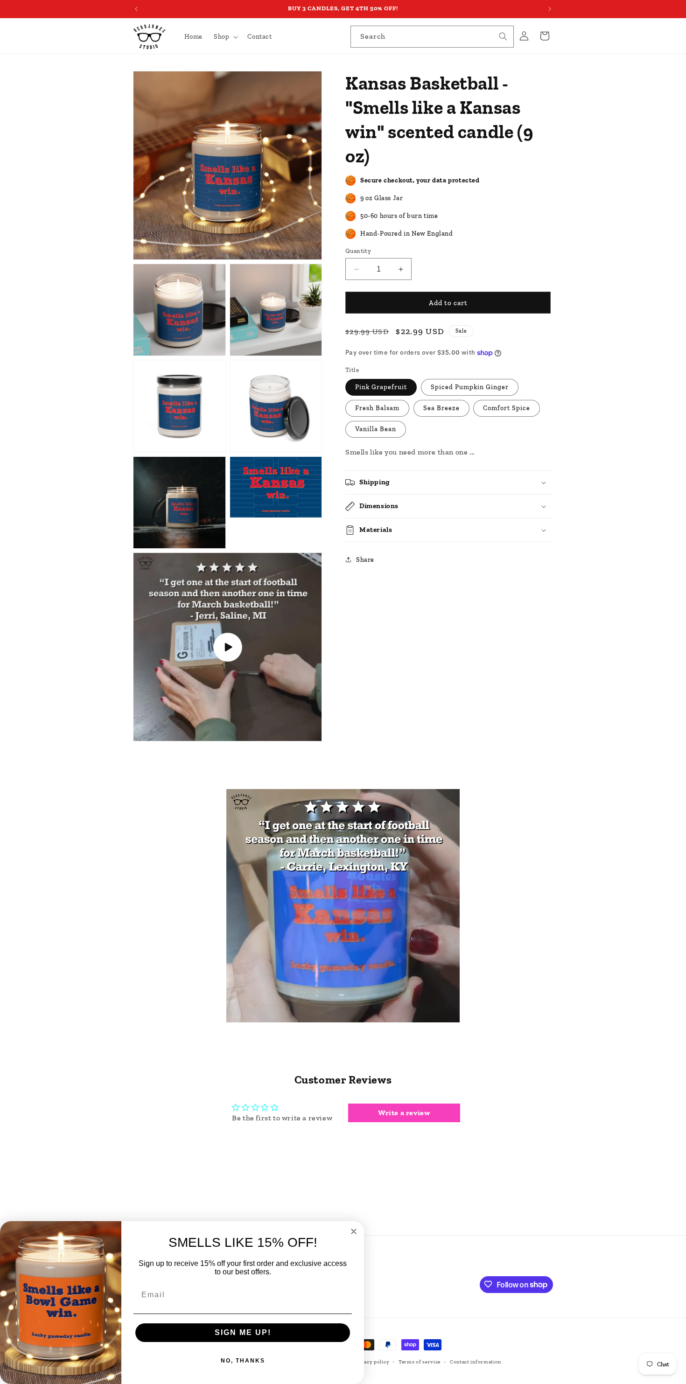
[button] (225, 37)
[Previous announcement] (136, 9)
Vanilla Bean (375, 429)
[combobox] (432, 36)
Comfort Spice (506, 408)
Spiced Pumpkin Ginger (470, 387)
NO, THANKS (243, 1360)
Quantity (358, 250)
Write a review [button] (404, 1112)
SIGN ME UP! (243, 1332)
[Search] (503, 36)
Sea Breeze (441, 408)
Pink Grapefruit (381, 387)
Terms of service (420, 1362)
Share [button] (365, 560)
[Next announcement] (549, 9)
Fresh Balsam (377, 408)
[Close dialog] (353, 1231)
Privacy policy (371, 1362)
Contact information (475, 1362)
